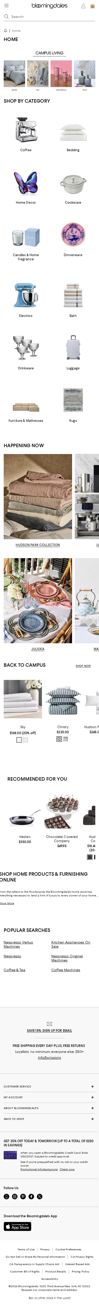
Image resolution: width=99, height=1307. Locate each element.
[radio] (19, 740)
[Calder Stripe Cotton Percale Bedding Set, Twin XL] (63, 699)
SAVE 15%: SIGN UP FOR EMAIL (49, 1030)
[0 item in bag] (92, 6)
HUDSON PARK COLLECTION (38, 545)
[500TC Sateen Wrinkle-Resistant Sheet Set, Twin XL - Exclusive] (23, 699)
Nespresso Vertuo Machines (18, 944)
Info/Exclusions (49, 1058)
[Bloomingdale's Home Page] (49, 6)
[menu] (6, 5)
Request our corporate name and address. (49, 1290)
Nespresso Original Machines (67, 958)
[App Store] (17, 1226)
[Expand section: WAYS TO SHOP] (49, 1119)
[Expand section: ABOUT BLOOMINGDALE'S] (49, 1108)
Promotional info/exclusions (39, 1169)
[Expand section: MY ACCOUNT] (49, 1097)
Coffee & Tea (14, 970)
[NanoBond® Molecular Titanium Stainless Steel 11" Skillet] (25, 811)
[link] (23, 734)
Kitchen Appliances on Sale (70, 944)
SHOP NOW (83, 665)
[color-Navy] (59, 739)
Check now (67, 1169)
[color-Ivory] (25, 740)
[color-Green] (65, 739)
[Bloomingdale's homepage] (6, 31)
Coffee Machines (65, 970)
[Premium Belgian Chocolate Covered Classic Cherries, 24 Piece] (62, 811)
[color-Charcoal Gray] (89, 857)
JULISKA (37, 649)
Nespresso (12, 956)
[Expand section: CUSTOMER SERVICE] (49, 1086)
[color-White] (19, 740)
